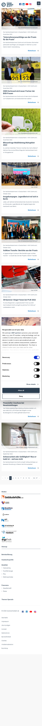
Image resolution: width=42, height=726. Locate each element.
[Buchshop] (21, 526)
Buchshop (5, 648)
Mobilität (5, 565)
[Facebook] (20, 4)
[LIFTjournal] (21, 520)
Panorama (5, 585)
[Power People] (21, 502)
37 (37, 478)
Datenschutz (6, 633)
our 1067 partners (15, 333)
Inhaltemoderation (7, 644)
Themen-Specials (7, 599)
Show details (31, 384)
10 (29, 478)
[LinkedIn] (23, 4)
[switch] (37, 363)
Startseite (5, 617)
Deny (21, 396)
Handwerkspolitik (7, 560)
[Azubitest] (21, 514)
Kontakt (4, 629)
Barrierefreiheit (6, 637)
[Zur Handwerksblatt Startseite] (7, 4)
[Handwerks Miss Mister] (21, 508)
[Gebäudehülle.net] (21, 496)
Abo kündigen (6, 625)
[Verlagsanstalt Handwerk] (21, 532)
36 (34, 478)
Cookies (4, 640)
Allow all (21, 390)
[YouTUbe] (27, 4)
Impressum (5, 621)
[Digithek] (21, 539)
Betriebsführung (7, 554)
